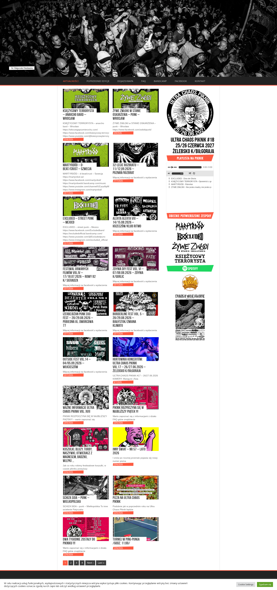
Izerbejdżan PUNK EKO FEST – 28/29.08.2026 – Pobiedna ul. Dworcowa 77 (78, 320)
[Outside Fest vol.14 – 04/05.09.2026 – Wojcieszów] (86, 349)
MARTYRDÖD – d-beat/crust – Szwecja (77, 167)
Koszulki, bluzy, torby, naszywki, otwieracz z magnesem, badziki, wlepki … (77, 455)
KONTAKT (200, 81)
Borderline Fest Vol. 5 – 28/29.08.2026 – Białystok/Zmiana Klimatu (128, 320)
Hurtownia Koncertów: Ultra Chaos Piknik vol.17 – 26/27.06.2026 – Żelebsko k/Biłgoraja (129, 365)
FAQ (143, 81)
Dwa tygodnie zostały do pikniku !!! (79, 541)
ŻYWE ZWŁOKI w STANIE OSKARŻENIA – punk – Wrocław (127, 114)
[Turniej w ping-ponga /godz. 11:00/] (136, 529)
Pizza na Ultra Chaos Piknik (126, 499)
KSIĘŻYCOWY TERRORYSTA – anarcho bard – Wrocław (78, 114)
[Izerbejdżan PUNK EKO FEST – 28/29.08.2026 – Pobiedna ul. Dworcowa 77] (86, 304)
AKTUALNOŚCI (71, 81)
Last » (101, 562)
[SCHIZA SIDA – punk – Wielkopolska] (86, 487)
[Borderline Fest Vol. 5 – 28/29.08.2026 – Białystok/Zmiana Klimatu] (136, 304)
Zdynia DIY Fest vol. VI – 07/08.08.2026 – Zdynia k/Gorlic (128, 273)
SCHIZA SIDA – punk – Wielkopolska (76, 499)
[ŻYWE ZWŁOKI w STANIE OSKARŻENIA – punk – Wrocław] (136, 100)
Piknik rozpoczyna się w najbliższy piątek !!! (128, 409)
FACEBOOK (181, 81)
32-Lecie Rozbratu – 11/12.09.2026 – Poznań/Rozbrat (126, 169)
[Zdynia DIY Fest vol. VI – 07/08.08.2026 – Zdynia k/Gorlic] (136, 258)
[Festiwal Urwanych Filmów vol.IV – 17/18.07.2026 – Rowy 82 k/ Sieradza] (86, 258)
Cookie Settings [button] (245, 584)
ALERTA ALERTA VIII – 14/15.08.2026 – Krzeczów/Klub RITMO (127, 222)
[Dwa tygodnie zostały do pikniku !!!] (86, 529)
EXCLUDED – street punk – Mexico (78, 220)
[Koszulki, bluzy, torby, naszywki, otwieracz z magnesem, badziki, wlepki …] (86, 439)
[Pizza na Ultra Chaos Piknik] (136, 487)
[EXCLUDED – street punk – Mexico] (86, 208)
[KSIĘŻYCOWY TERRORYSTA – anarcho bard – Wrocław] (86, 100)
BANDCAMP (160, 81)
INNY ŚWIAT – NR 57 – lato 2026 (129, 451)
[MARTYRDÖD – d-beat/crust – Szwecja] (86, 155)
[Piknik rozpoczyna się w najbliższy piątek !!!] (136, 397)
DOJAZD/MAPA (125, 81)
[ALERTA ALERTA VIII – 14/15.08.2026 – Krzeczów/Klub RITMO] (136, 208)
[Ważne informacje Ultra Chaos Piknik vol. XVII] (86, 397)
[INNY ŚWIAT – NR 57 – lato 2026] (136, 439)
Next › (90, 562)
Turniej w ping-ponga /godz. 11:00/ (126, 541)
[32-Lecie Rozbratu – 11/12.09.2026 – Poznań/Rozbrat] (136, 155)
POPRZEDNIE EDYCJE (98, 81)
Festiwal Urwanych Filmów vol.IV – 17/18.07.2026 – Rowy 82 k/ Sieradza (79, 274)
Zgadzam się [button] (265, 584)
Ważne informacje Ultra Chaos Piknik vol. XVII (78, 409)
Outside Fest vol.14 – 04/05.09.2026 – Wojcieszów (77, 363)
